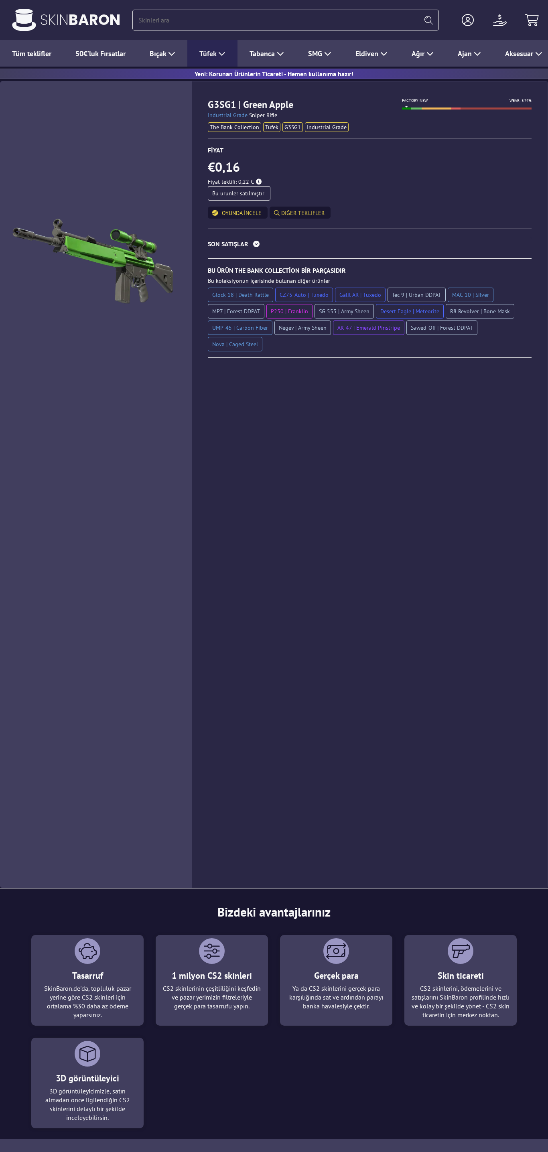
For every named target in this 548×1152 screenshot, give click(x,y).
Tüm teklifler (31, 53)
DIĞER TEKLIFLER (302, 213)
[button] (468, 20)
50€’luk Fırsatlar (100, 53)
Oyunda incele (242, 213)
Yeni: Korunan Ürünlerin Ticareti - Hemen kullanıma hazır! (274, 74)
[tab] (370, 245)
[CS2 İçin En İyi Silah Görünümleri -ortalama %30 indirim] (24, 20)
